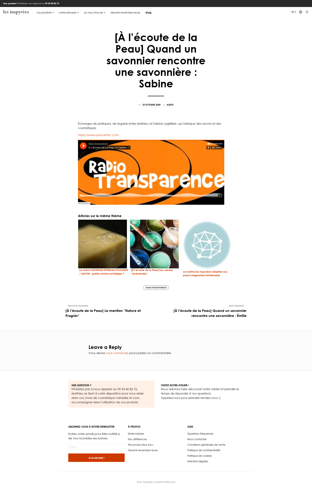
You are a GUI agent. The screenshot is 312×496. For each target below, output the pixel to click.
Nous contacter (197, 439)
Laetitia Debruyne (165, 482)
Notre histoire (136, 433)
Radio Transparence (156, 287)
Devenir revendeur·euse (143, 450)
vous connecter (117, 353)
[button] (293, 12)
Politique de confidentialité (203, 450)
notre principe (67, 12)
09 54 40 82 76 (127, 389)
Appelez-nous (170, 398)
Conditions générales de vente (206, 444)
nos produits (44, 12)
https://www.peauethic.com (98, 135)
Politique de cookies (199, 455)
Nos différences (137, 439)
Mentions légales (197, 461)
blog (148, 12)
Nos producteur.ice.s (140, 444)
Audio (170, 104)
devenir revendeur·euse (125, 12)
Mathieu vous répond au (31, 3)
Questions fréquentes (200, 433)
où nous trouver (93, 12)
